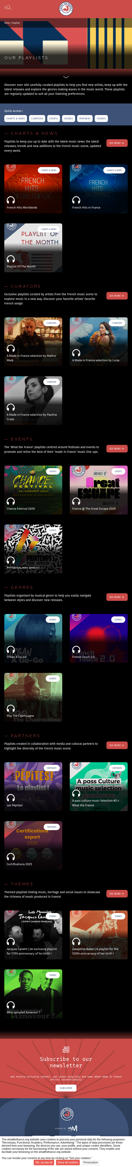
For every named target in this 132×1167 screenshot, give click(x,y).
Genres (68, 118)
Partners (85, 118)
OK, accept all (43, 1162)
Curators (37, 118)
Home (7, 22)
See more (115, 143)
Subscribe (66, 1088)
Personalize (90, 1162)
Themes (101, 118)
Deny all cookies (68, 1162)
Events (53, 118)
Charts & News (15, 118)
